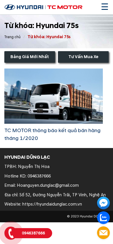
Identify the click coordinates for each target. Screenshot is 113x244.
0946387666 (39, 176)
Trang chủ (12, 37)
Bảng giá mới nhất (29, 57)
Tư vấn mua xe (83, 57)
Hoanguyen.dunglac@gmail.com (48, 185)
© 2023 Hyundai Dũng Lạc (88, 216)
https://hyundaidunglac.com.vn (52, 204)
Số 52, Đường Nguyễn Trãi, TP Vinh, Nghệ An (62, 195)
